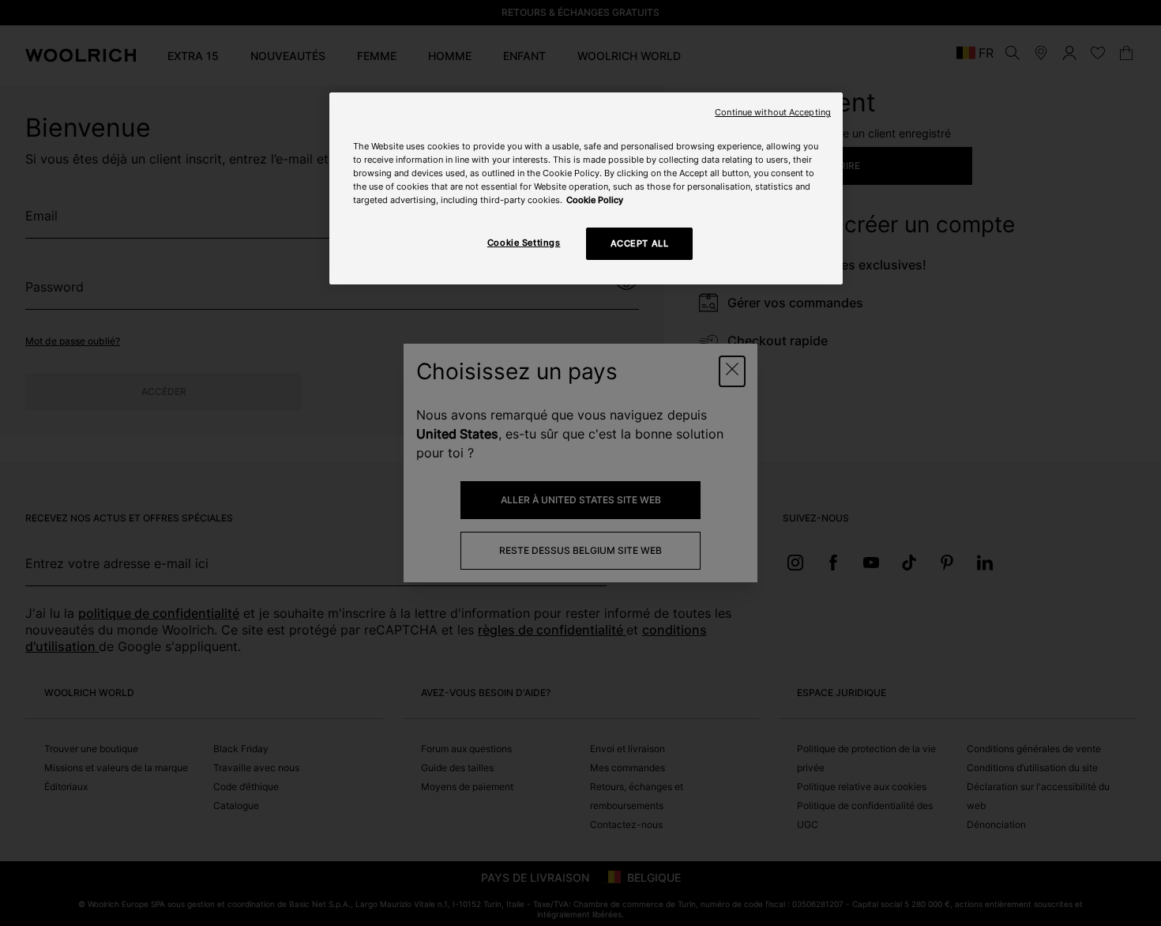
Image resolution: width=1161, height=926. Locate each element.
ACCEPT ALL (640, 243)
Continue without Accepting (773, 112)
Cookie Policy (594, 199)
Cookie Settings (524, 242)
